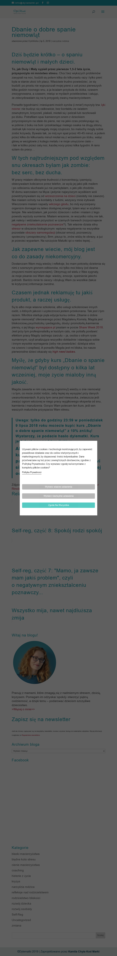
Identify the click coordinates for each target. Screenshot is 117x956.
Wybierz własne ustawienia (58, 486)
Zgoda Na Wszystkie (58, 505)
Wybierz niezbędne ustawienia (59, 495)
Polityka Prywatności (31, 472)
